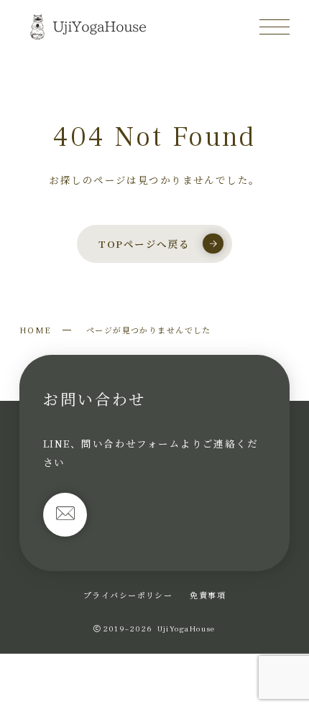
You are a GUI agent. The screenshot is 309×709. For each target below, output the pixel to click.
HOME (35, 329)
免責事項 (208, 595)
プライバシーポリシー (127, 595)
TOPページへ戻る (144, 243)
